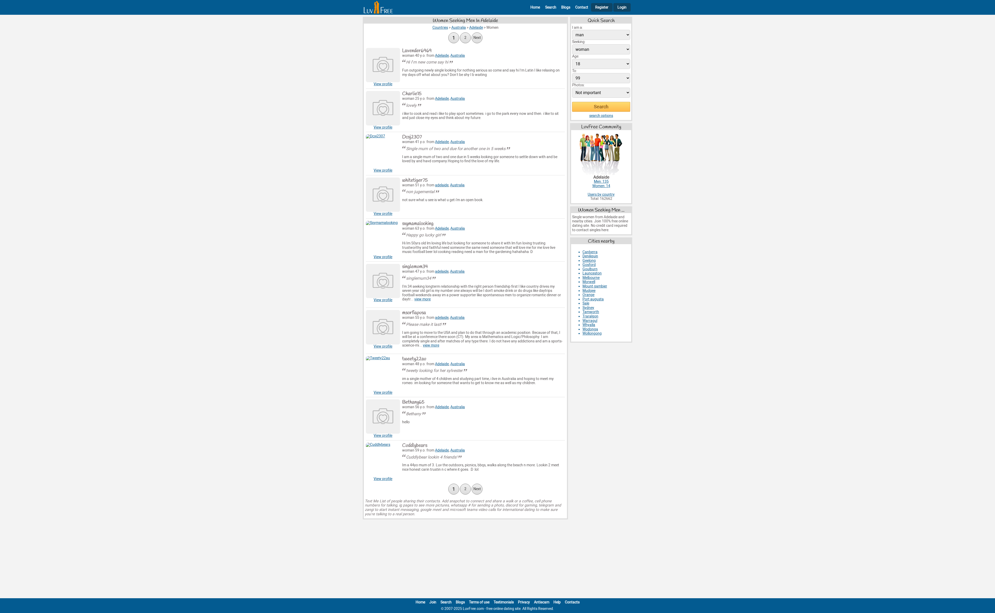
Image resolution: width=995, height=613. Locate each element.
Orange (588, 295)
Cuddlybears (414, 445)
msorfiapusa (414, 312)
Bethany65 (413, 402)
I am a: (577, 27)
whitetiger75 (415, 180)
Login (622, 7)
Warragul (589, 321)
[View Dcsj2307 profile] (383, 151)
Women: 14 (601, 186)
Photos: (578, 85)
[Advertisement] (497, 560)
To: (574, 71)
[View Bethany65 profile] (383, 416)
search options (601, 116)
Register (601, 7)
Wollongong (592, 333)
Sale (585, 303)
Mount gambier (594, 286)
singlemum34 (415, 266)
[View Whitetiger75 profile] (383, 195)
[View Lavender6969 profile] (383, 65)
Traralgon (590, 316)
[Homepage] (378, 7)
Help (557, 602)
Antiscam (541, 602)
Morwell (588, 282)
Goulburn (590, 269)
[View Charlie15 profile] (383, 108)
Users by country (601, 194)
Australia (457, 55)
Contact (581, 7)
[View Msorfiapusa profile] (383, 327)
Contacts (572, 602)
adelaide (442, 185)
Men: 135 (601, 181)
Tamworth (590, 312)
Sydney (588, 308)
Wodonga (590, 329)
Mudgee (588, 290)
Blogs (565, 7)
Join (432, 602)
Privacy (524, 602)
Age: (575, 56)
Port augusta (593, 299)
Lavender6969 (417, 50)
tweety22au (414, 359)
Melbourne (591, 278)
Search (550, 7)
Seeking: (578, 42)
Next (477, 38)
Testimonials (504, 602)
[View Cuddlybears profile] (383, 460)
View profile (383, 84)
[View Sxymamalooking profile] (383, 238)
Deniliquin (590, 256)
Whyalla (588, 325)
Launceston (592, 273)
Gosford (589, 265)
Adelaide (442, 55)
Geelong (589, 260)
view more (422, 299)
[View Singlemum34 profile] (383, 281)
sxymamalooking (417, 223)
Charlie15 (412, 93)
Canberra (590, 252)
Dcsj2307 (412, 137)
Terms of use (479, 602)
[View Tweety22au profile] (383, 373)
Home (535, 7)
